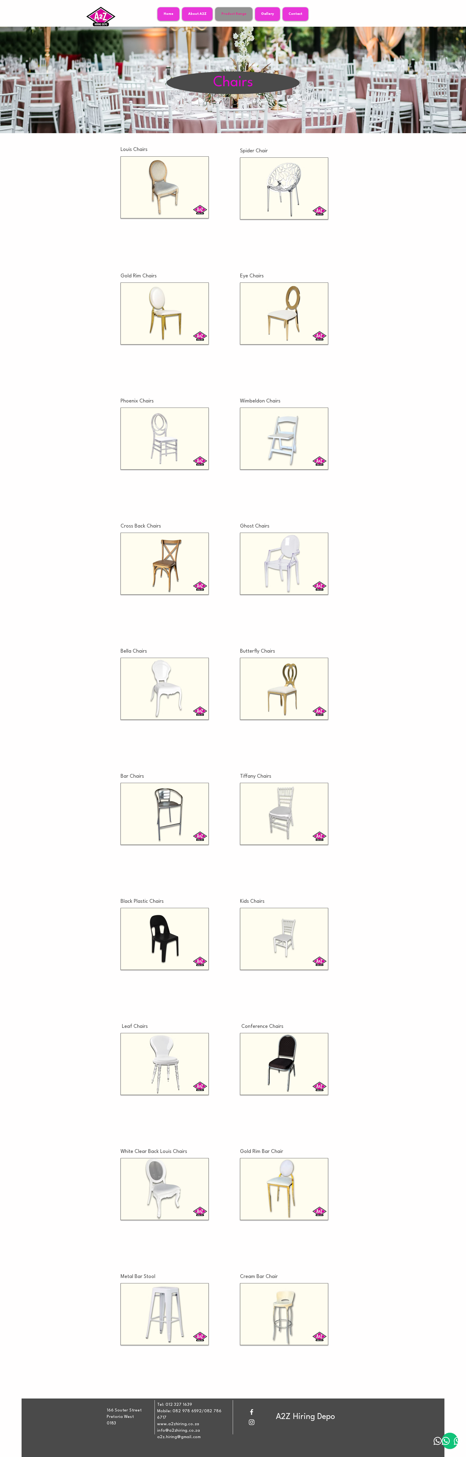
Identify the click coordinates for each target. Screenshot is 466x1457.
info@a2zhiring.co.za (178, 1431)
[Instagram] (251, 1422)
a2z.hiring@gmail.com (179, 1437)
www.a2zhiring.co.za (178, 1424)
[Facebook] (251, 1412)
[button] (165, 187)
